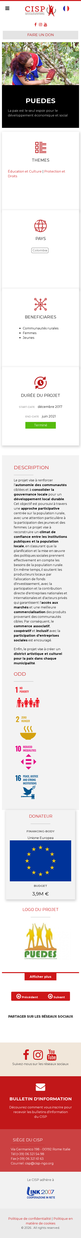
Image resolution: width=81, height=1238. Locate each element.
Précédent (29, 997)
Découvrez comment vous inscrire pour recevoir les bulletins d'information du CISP (40, 1112)
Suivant (59, 997)
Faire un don (40, 35)
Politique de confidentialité (30, 1219)
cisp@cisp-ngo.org (39, 1163)
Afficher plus (40, 977)
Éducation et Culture (25, 171)
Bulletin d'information (40, 1099)
